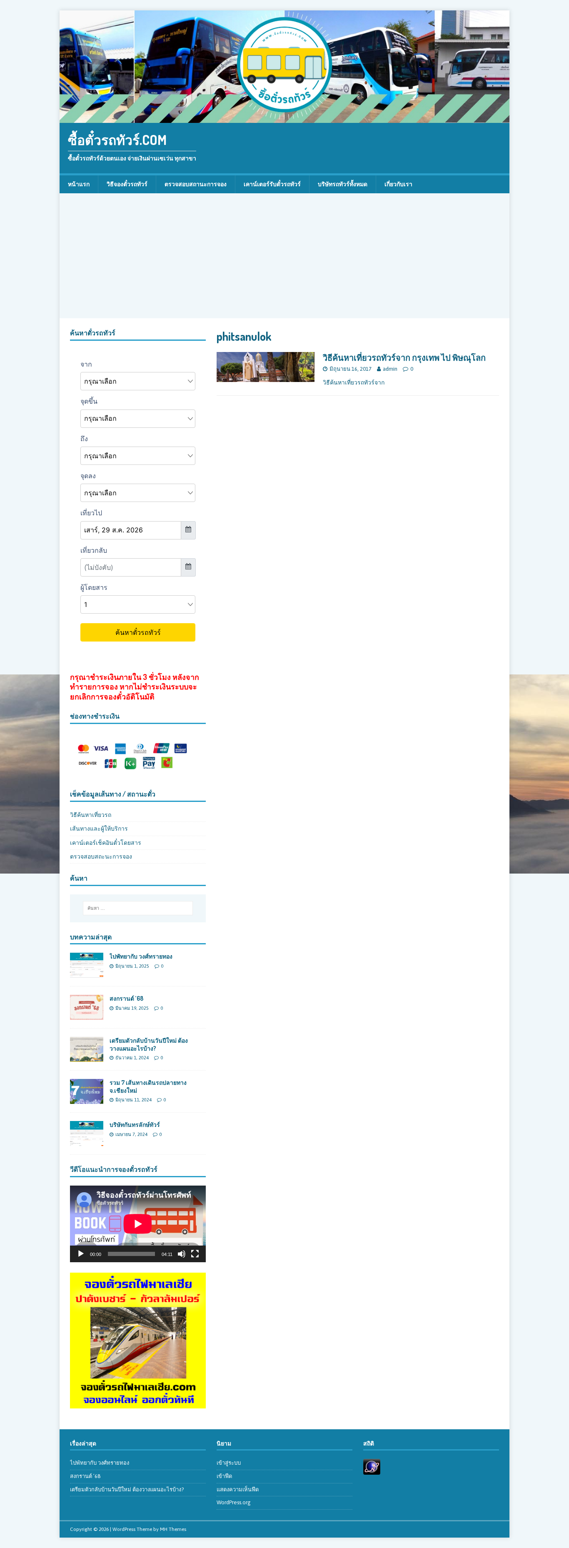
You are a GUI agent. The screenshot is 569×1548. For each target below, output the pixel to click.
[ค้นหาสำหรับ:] (138, 908)
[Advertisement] (284, 255)
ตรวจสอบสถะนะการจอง (101, 856)
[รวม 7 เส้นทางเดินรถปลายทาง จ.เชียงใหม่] (86, 1099)
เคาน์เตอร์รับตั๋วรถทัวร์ (272, 184)
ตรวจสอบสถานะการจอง (196, 184)
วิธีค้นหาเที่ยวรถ (90, 814)
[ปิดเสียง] (181, 1254)
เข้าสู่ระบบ (229, 1463)
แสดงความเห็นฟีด (238, 1489)
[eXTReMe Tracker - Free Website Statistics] (371, 1470)
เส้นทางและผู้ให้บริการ (99, 828)
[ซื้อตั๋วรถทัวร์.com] (284, 118)
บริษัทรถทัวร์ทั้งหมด (342, 184)
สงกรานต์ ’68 (126, 998)
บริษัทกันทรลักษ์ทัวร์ (135, 1124)
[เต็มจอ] (195, 1254)
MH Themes (173, 1529)
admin (390, 369)
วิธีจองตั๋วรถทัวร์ (127, 184)
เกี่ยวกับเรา (398, 184)
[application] (138, 1224)
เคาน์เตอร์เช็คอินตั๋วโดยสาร (105, 842)
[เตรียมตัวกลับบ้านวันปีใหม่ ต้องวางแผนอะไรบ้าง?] (86, 1057)
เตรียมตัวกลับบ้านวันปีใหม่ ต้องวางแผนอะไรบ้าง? (149, 1044)
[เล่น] (81, 1254)
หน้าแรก (79, 184)
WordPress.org (234, 1502)
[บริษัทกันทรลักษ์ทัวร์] (86, 1141)
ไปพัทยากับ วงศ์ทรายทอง (141, 956)
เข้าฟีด (224, 1476)
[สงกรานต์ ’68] (86, 1015)
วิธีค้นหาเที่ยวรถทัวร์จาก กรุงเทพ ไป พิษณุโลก (404, 357)
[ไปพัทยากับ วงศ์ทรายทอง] (86, 973)
